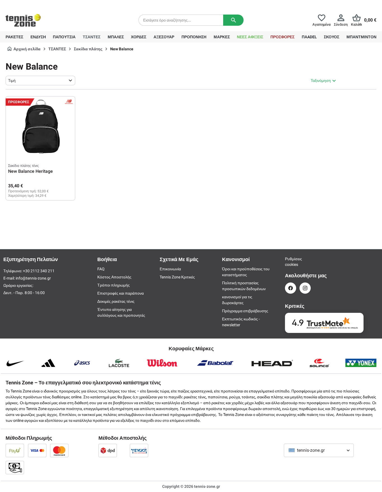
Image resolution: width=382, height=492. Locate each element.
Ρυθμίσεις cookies (290, 262)
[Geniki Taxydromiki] (139, 450)
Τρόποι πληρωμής (113, 285)
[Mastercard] (59, 450)
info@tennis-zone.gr (33, 278)
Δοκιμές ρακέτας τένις (116, 301)
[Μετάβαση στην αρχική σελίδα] (23, 20)
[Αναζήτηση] (233, 20)
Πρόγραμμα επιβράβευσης (245, 311)
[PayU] (15, 450)
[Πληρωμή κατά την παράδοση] (15, 467)
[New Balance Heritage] (40, 127)
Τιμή (12, 80)
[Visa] (37, 450)
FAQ (101, 269)
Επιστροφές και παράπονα (120, 293)
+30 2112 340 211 (42, 4)
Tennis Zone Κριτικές (177, 277)
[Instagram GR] (305, 288)
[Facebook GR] (290, 288)
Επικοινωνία (170, 269)
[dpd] (107, 450)
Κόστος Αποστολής (114, 277)
